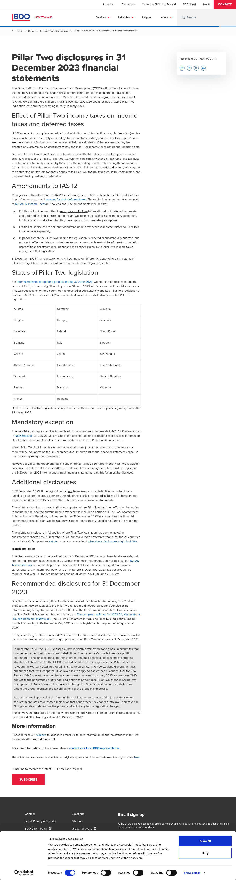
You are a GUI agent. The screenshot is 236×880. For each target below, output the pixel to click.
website (41, 735)
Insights (146, 17)
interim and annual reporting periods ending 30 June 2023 (54, 282)
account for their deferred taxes (66, 199)
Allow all (205, 840)
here (137, 757)
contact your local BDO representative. (94, 748)
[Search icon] (183, 17)
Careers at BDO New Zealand (159, 4)
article (53, 541)
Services (101, 17)
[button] (225, 4)
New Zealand (23, 436)
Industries (124, 17)
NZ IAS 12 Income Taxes (30, 204)
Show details (192, 872)
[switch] (106, 873)
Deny (205, 853)
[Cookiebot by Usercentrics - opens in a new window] (24, 873)
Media (206, 4)
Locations (108, 4)
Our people (128, 4)
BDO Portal (189, 4)
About (164, 17)
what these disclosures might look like (112, 541)
